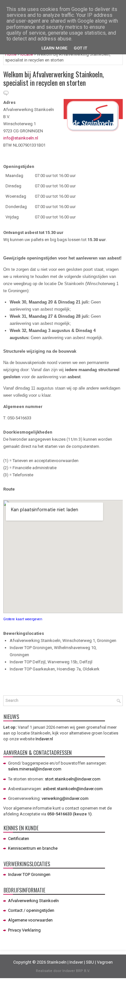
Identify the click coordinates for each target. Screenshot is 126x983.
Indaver (76, 962)
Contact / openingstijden (31, 910)
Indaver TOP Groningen (29, 874)
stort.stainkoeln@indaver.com (72, 779)
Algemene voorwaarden (30, 920)
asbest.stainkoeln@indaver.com (73, 788)
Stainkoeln (57, 962)
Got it (80, 48)
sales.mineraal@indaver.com (34, 769)
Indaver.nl (44, 738)
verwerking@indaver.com (65, 798)
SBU (90, 962)
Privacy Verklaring (24, 930)
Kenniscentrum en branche (33, 848)
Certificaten (18, 838)
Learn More (54, 48)
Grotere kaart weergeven (22, 619)
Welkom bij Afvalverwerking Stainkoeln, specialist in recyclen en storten (53, 78)
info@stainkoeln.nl (20, 138)
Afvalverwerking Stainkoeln (33, 900)
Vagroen (105, 962)
